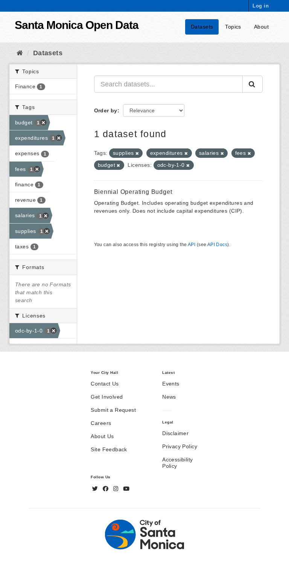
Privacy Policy (179, 446)
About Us (102, 436)
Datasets (202, 27)
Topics (233, 27)
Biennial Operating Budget (133, 192)
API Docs (217, 244)
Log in (260, 6)
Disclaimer (175, 433)
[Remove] (137, 153)
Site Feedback (109, 449)
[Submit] (252, 84)
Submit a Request (113, 410)
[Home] (20, 53)
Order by (105, 110)
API (191, 244)
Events (170, 384)
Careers (101, 423)
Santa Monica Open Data (76, 25)
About (261, 27)
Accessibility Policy (177, 463)
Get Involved (107, 397)
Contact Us (105, 384)
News (169, 397)
